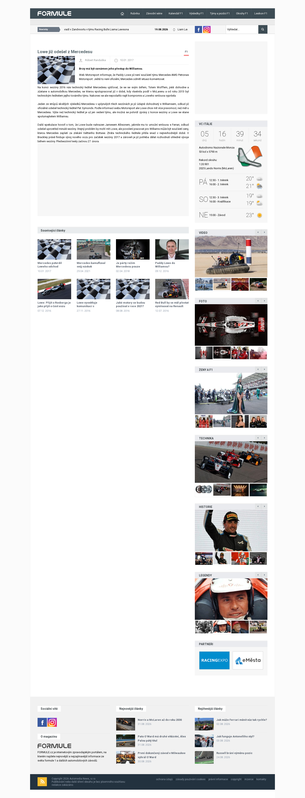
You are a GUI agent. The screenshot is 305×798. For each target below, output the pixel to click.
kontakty (261, 779)
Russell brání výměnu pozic (234, 753)
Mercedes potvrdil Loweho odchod (50, 264)
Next (272, 256)
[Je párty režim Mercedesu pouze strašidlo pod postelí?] (133, 249)
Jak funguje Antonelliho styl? (235, 736)
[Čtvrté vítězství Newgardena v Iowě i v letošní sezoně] (231, 462)
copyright (236, 779)
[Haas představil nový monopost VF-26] (231, 325)
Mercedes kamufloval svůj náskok (91, 264)
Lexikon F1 (260, 13)
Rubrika (135, 13)
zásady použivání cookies (190, 779)
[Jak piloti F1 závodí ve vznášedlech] (231, 256)
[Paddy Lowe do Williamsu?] (172, 249)
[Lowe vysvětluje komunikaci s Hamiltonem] (93, 289)
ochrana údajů (164, 779)
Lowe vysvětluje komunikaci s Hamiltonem (87, 306)
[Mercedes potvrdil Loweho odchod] (54, 249)
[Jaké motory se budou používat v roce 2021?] (133, 289)
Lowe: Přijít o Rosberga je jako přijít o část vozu (54, 304)
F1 (186, 51)
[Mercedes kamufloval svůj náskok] (93, 249)
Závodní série (154, 13)
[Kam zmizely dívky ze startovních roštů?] (231, 393)
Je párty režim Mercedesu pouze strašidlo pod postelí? (130, 266)
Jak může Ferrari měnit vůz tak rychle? (241, 719)
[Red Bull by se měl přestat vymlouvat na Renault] (172, 289)
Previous (190, 256)
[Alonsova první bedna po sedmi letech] (231, 530)
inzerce (249, 779)
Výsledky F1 (196, 13)
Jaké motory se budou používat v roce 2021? (130, 304)
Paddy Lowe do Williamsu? (165, 264)
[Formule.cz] (54, 13)
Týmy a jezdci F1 (220, 13)
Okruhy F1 (242, 13)
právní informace (218, 779)
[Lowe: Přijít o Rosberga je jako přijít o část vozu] (54, 289)
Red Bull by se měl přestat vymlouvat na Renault (172, 304)
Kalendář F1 (176, 13)
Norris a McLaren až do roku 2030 (160, 719)
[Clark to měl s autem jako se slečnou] (231, 599)
